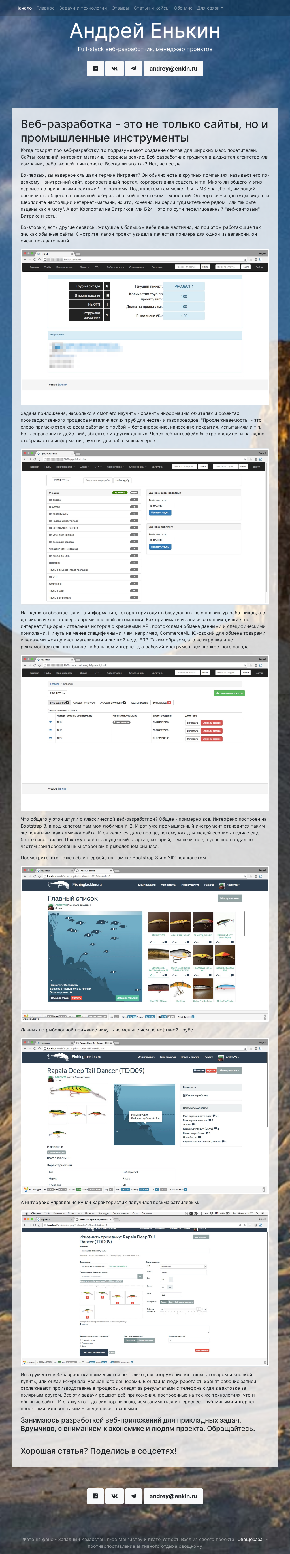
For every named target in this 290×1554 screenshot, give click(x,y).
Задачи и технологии (83, 8)
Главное (46, 8)
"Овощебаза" (250, 1539)
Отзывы (120, 8)
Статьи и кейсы (151, 8)
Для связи (208, 8)
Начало (25, 8)
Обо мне (183, 8)
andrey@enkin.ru (173, 68)
